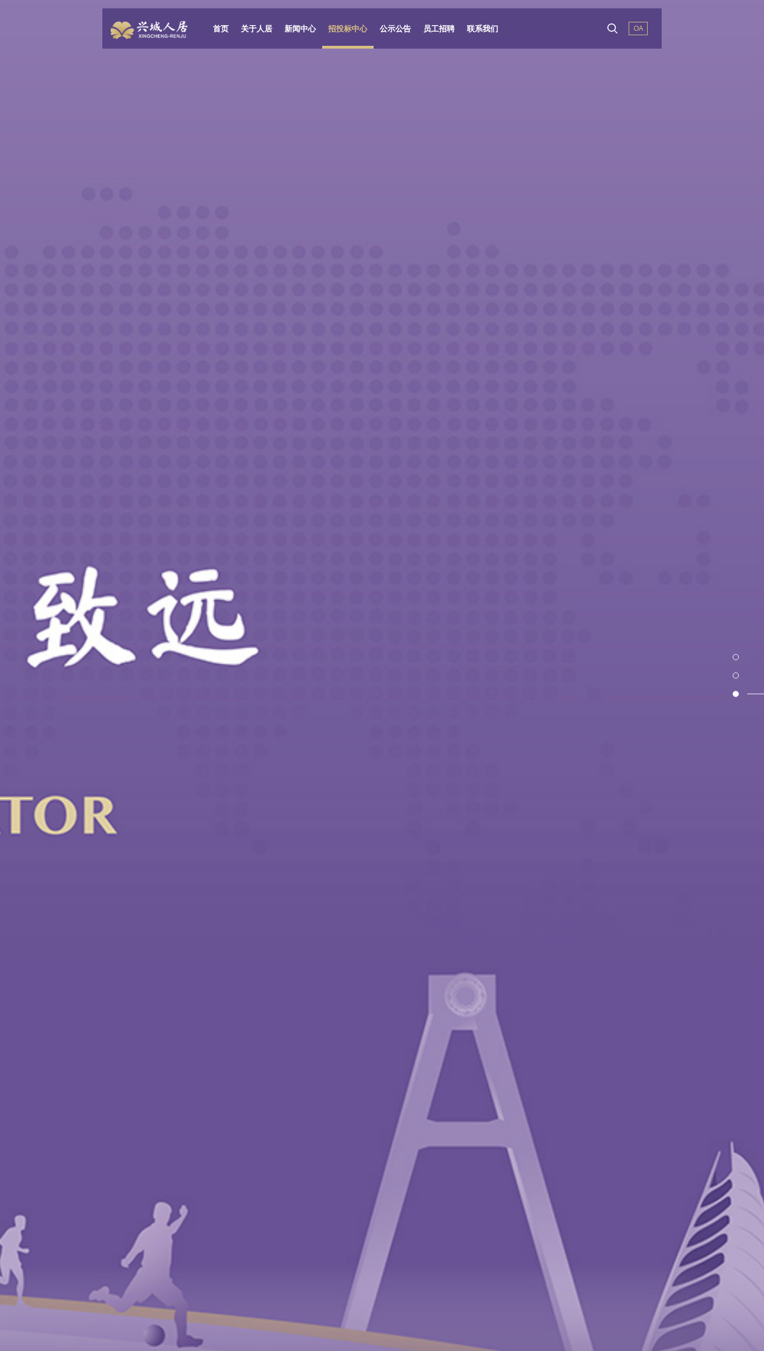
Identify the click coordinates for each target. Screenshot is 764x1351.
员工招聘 (439, 28)
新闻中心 (300, 28)
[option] (382, 675)
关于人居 (256, 28)
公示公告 (395, 28)
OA (638, 28)
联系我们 (482, 28)
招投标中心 (347, 28)
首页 (221, 28)
